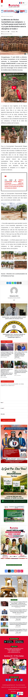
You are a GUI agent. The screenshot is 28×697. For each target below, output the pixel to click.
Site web (3, 414)
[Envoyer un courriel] (8, 31)
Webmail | (14, 649)
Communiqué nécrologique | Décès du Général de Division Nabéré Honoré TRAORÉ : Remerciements (18, 611)
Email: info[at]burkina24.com (14, 652)
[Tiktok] (18, 680)
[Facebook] (6, 695)
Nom (2, 402)
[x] (9, 680)
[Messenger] (10, 283)
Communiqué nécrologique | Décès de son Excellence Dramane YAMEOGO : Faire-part (18, 618)
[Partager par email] (18, 283)
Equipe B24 (18, 649)
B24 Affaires (13, 691)
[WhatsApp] (13, 283)
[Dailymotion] (21, 680)
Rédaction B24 (5, 31)
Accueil (4, 16)
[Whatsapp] (12, 695)
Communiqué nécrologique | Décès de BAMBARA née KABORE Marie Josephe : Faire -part (18, 631)
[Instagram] (17, 695)
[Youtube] (12, 680)
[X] (9, 695)
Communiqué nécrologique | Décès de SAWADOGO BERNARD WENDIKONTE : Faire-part (18, 624)
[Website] (14, 300)
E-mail (2, 408)
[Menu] (1, 6)
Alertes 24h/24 (9, 16)
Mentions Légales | (9, 648)
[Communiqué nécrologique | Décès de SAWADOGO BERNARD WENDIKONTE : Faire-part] (4, 624)
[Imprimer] (20, 283)
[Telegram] (15, 283)
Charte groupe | (16, 648)
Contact (21, 648)
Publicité (9, 649)
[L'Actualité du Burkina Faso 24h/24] (14, 6)
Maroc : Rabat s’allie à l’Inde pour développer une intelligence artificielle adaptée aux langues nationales (21, 354)
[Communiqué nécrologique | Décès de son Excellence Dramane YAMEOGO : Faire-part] (4, 618)
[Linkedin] (14, 695)
